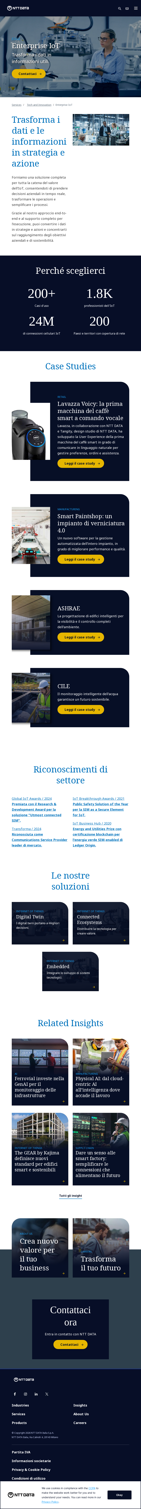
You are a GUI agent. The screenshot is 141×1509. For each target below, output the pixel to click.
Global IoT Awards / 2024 (36, 809)
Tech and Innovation (39, 105)
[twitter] (47, 1394)
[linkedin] (36, 1394)
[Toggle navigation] (137, 8)
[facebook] (15, 1394)
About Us (81, 1414)
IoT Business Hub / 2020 (98, 834)
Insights (80, 1405)
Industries (20, 1405)
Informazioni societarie (31, 1461)
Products (19, 1423)
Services (16, 105)
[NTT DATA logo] (15, 8)
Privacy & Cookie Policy (31, 1469)
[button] (122, 8)
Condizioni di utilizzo (29, 1478)
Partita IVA (21, 1452)
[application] (70, 1495)
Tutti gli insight (70, 1196)
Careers (79, 1423)
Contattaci (28, 74)
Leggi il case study (79, 463)
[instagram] (25, 1394)
